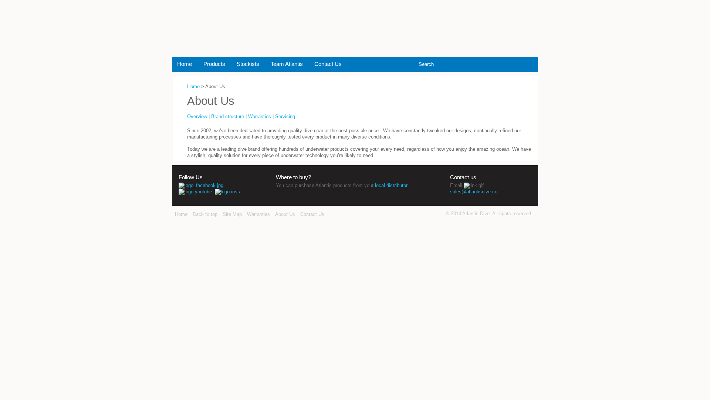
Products (214, 64)
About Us (285, 214)
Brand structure (227, 116)
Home (184, 64)
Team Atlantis (287, 64)
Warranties (259, 116)
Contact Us (328, 64)
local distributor (391, 185)
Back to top (205, 214)
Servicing (285, 116)
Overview (197, 116)
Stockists (248, 64)
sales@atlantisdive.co (473, 191)
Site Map (232, 214)
